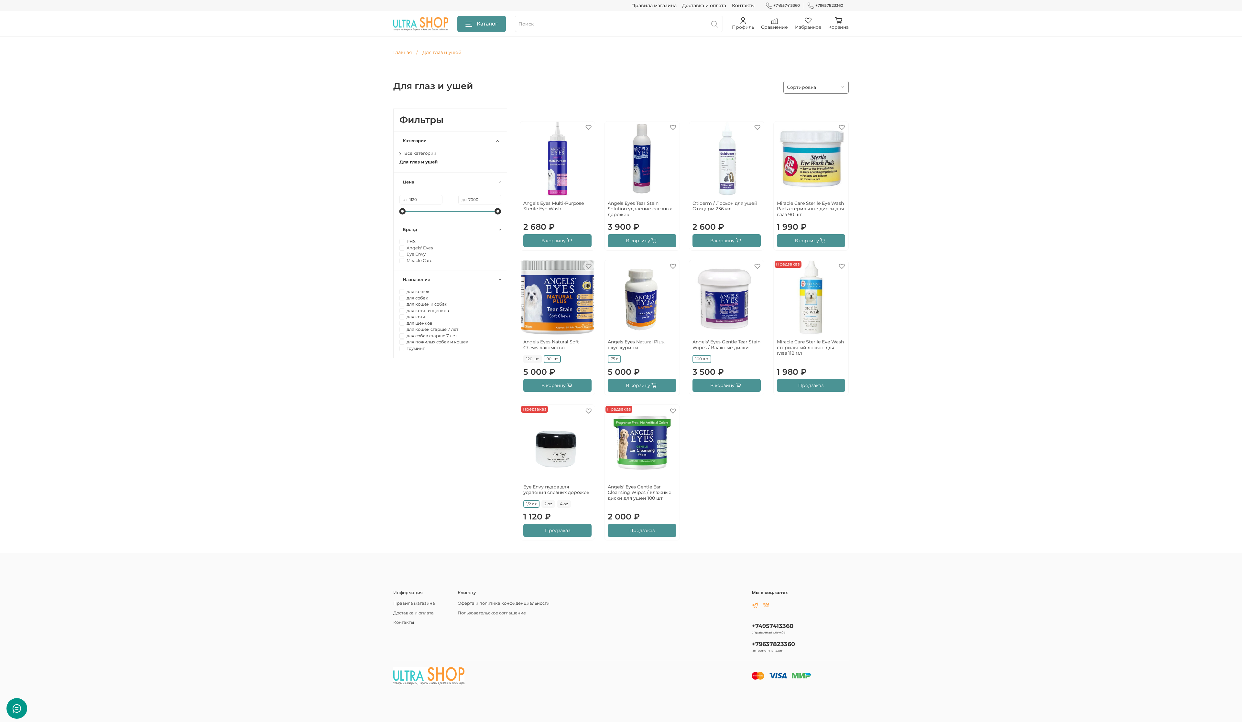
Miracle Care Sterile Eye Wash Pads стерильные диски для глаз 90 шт (810, 208)
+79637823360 (829, 5)
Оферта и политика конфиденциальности (504, 603)
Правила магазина (654, 5)
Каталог (487, 24)
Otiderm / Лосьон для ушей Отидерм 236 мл (724, 206)
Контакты (743, 5)
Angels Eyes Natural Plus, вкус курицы (636, 345)
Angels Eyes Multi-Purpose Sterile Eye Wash (553, 206)
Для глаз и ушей (418, 162)
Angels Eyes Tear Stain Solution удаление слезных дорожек (640, 208)
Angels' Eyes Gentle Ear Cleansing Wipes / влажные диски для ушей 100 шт (639, 492)
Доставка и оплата (704, 5)
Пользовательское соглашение (492, 613)
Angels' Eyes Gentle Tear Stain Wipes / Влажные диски (726, 345)
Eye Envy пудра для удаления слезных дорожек (556, 490)
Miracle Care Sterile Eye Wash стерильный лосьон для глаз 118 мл (810, 347)
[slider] (403, 211)
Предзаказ (810, 385)
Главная (402, 52)
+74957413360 (786, 5)
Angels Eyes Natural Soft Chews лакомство (551, 345)
